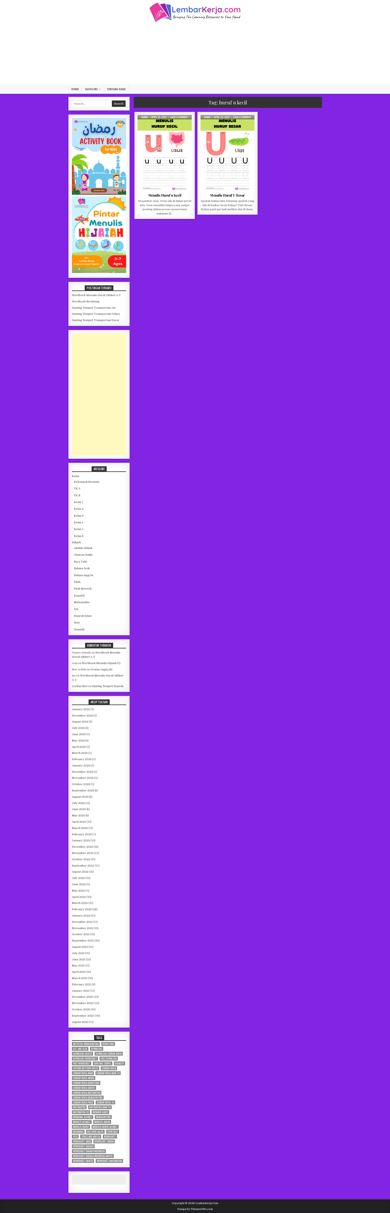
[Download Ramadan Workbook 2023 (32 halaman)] (99, 193)
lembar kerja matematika (86, 1093)
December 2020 (82, 996)
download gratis (82, 1054)
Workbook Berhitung (86, 301)
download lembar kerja (109, 1054)
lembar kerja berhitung (86, 1083)
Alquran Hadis (83, 554)
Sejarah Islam (83, 615)
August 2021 (80, 946)
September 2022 (83, 865)
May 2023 (78, 815)
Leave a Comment (179, 117)
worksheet (110, 1136)
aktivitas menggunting (86, 1044)
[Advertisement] (195, 53)
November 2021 (82, 928)
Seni (77, 622)
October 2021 (81, 934)
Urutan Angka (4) (101, 669)
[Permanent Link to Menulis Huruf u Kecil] (165, 153)
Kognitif (79, 595)
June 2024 (79, 734)
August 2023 (80, 796)
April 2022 (79, 896)
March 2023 (80, 828)
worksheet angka (104, 1141)
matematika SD (81, 1112)
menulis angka (102, 1122)
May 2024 (78, 740)
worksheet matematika (109, 1161)
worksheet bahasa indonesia (89, 1151)
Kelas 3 (78, 515)
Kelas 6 (78, 536)
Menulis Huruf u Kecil (164, 195)
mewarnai (78, 1132)
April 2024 (79, 746)
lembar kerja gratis (84, 1088)
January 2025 (81, 709)
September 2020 (83, 1015)
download (96, 1049)
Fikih (77, 581)
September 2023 (83, 790)
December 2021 (82, 921)
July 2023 (78, 803)
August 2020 (80, 1022)
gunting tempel (102, 1063)
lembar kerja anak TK (108, 1073)
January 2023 (81, 840)
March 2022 (80, 903)
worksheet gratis (83, 1161)
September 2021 (83, 940)
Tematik (79, 629)
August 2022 (80, 871)
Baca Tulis (160, 125)
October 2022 (81, 859)
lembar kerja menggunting (88, 1097)
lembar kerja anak (83, 1073)
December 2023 (82, 771)
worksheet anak (82, 1141)
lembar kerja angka (83, 1078)
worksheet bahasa (83, 1146)
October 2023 (81, 784)
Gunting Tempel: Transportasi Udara (96, 313)
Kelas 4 (78, 522)
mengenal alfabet (82, 1117)
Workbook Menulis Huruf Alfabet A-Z (96, 295)
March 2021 (79, 978)
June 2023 (79, 809)
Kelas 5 (78, 529)
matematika (79, 1107)
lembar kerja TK (105, 1102)
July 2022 (78, 878)
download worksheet (85, 1058)
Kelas (75, 476)
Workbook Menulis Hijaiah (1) (101, 663)
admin (144, 117)
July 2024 (78, 727)
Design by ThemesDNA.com (195, 1209)
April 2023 (79, 821)
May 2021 (78, 965)
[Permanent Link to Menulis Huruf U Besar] (227, 153)
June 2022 (79, 884)
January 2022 (81, 915)
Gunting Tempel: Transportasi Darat (95, 320)
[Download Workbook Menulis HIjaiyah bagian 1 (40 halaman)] (99, 272)
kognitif (119, 1063)
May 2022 (78, 890)
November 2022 (82, 853)
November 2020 (83, 1003)
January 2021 (81, 990)
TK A (172, 125)
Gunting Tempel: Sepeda (108, 686)
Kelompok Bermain (86, 481)
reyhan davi (79, 686)
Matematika (81, 602)
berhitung (108, 1044)
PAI (76, 609)
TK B (77, 495)
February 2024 (81, 759)
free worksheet (81, 1063)
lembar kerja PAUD (83, 1102)
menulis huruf (81, 1127)
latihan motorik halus (85, 1068)
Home (75, 89)
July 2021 (78, 953)
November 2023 (82, 777)
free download (109, 1058)
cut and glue (80, 1049)
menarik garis (100, 1112)
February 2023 (82, 834)
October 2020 (81, 1009)
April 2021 (79, 971)
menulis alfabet (82, 1122)
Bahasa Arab (82, 568)
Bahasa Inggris (83, 575)
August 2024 (80, 721)
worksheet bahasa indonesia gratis (93, 1156)
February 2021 (81, 984)
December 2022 (82, 846)
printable (112, 1132)
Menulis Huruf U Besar (227, 195)
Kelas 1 (78, 502)
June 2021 (78, 959)
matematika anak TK (100, 1107)
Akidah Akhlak (83, 548)
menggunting (103, 1117)
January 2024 (81, 765)
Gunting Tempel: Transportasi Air (94, 307)
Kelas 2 (78, 508)
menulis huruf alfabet (105, 1127)
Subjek (76, 542)
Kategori (91, 89)
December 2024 (82, 715)
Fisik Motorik (83, 588)
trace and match (90, 1136)
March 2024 (80, 752)
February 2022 (82, 909)
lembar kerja (109, 1068)
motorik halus (95, 1132)
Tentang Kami (116, 89)
